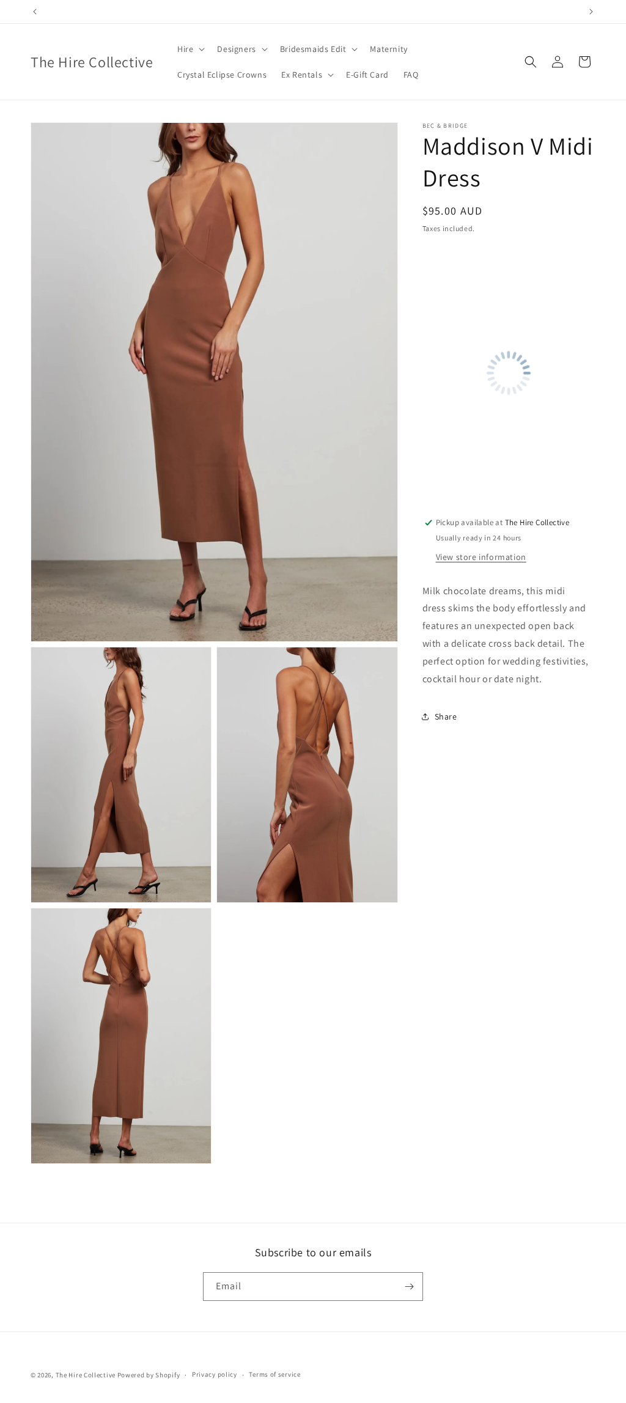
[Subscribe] (409, 1286)
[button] (190, 49)
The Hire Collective (86, 1375)
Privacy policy (214, 1374)
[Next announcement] (591, 11)
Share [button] (446, 716)
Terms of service (274, 1374)
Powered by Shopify (148, 1375)
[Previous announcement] (34, 11)
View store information (481, 556)
